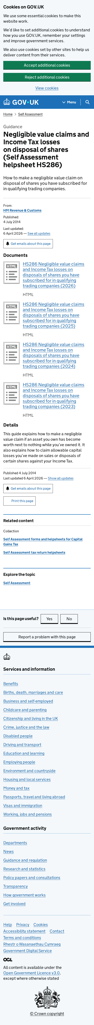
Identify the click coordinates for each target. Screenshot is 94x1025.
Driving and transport (22, 744)
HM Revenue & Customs (22, 210)
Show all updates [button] (60, 478)
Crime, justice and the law (26, 727)
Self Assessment (30, 114)
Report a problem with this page (47, 636)
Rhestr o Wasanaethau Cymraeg (32, 944)
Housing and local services (27, 779)
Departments (15, 842)
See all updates (39, 233)
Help (7, 924)
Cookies (40, 924)
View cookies (47, 88)
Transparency (15, 886)
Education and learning (23, 753)
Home (7, 114)
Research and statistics (24, 868)
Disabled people (18, 735)
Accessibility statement (24, 931)
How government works (24, 894)
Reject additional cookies (47, 77)
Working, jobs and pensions (27, 814)
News (8, 851)
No (72, 618)
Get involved (14, 903)
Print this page (22, 501)
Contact (57, 931)
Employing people (19, 762)
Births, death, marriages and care (33, 692)
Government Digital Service (27, 950)
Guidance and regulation (25, 860)
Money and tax (16, 788)
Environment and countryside (29, 770)
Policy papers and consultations (31, 877)
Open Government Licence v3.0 (31, 972)
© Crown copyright (47, 1013)
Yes (52, 618)
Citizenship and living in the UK (30, 718)
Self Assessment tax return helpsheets (34, 552)
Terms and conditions (22, 937)
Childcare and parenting (25, 709)
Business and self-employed (28, 701)
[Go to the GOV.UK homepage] (21, 102)
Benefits (10, 683)
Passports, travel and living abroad (34, 796)
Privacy (22, 924)
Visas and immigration (22, 805)
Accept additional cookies (47, 65)
